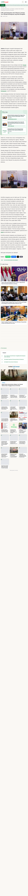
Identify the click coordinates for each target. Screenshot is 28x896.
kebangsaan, (4, 91)
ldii (5, 7)
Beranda (2, 7)
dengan (24, 65)
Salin (21, 256)
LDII (4, 2)
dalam (2, 232)
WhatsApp (8, 256)
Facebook (14, 256)
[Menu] (26, 2)
